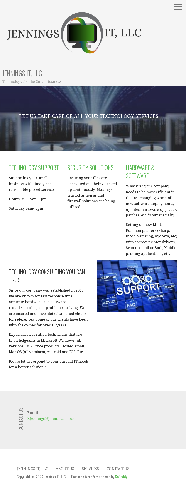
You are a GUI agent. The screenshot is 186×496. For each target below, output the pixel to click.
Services (90, 469)
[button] (179, 7)
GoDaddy (121, 476)
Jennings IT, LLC (22, 73)
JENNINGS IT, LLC (32, 469)
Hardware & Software (140, 171)
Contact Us (118, 469)
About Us (65, 469)
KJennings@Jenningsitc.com (51, 419)
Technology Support (34, 167)
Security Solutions (90, 167)
